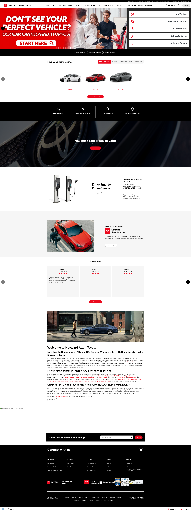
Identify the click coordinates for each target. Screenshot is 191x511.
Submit (139, 437)
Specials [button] (70, 5)
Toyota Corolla (102, 376)
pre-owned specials (61, 396)
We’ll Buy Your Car (91, 467)
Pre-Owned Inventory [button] (95, 52)
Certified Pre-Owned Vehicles (54, 470)
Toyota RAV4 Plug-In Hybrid (85, 381)
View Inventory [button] (111, 245)
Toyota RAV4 (91, 377)
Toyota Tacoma (121, 377)
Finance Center (131, 362)
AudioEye (67, 497)
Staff (108, 467)
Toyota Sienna (56, 381)
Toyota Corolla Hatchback (114, 376)
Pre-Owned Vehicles (52, 467)
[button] (179, 5)
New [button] (48, 5)
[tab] (104, 62)
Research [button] (148, 5)
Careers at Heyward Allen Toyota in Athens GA (134, 470)
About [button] (140, 5)
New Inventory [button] (80, 52)
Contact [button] (170, 5)
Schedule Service (91, 470)
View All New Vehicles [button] (95, 97)
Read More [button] (52, 399)
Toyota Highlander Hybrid (103, 381)
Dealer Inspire (140, 498)
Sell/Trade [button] (61, 5)
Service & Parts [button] (89, 5)
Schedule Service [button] (110, 52)
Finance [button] (78, 5)
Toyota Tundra (132, 377)
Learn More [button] (97, 193)
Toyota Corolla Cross (81, 377)
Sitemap (119, 497)
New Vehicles (50, 463)
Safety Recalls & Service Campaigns (104, 500)
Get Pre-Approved (91, 463)
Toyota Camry (129, 376)
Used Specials (70, 467)
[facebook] (141, 450)
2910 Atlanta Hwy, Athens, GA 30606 (161, 1)
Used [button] (54, 5)
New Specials (70, 463)
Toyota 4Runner (102, 377)
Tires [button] (98, 5)
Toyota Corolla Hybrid (123, 379)
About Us (109, 470)
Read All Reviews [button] (95, 302)
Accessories (132, 5)
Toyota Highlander (70, 377)
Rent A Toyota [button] (120, 5)
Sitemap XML (76, 500)
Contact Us (129, 463)
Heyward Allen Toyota (52, 498)
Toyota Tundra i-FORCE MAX (68, 381)
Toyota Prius (133, 379)
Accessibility (112, 497)
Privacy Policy (95, 497)
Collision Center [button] (108, 5)
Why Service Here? (130, 467)
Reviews (109, 463)
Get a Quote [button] (95, 148)
